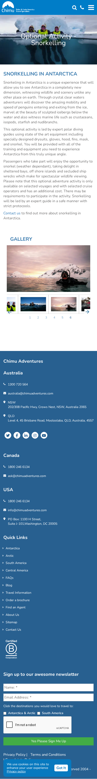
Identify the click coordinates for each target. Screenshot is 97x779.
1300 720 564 (18, 384)
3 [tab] (46, 318)
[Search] (74, 7)
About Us (12, 615)
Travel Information (18, 593)
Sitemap (11, 622)
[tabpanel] (63, 304)
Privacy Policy (14, 754)
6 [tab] (71, 318)
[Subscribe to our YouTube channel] (44, 435)
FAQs (10, 578)
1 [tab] (30, 318)
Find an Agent (15, 607)
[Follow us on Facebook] (17, 435)
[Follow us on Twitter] (8, 435)
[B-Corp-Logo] (11, 651)
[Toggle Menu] (90, 7)
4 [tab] (54, 318)
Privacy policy (16, 771)
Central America (17, 570)
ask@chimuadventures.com (27, 476)
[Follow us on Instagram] (35, 435)
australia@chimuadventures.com (30, 393)
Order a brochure (18, 600)
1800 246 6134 (19, 467)
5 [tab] (62, 318)
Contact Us (13, 630)
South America (16, 563)
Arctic (10, 556)
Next (87, 312)
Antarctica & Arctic (21, 713)
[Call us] (80, 7)
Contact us (12, 213)
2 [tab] (38, 318)
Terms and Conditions (48, 754)
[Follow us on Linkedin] (26, 435)
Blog (9, 585)
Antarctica (13, 548)
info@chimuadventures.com (27, 510)
